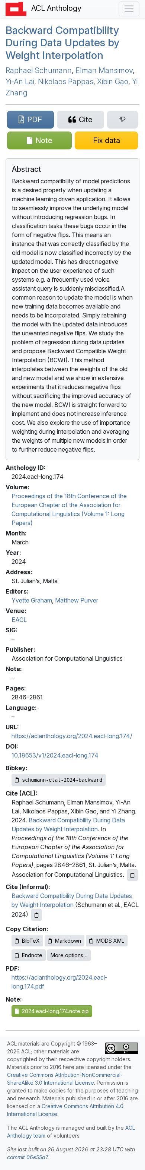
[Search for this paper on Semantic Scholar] (122, 120)
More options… (69, 955)
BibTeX (31, 940)
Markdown (68, 940)
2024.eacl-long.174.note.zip (54, 1011)
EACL (19, 619)
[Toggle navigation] (129, 8)
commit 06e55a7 (27, 1157)
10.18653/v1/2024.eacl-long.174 (55, 755)
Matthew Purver (76, 600)
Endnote (32, 955)
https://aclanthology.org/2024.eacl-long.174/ (72, 736)
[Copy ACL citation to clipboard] (132, 875)
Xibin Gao (112, 81)
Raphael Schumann (39, 70)
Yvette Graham (32, 600)
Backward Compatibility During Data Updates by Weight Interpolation (62, 42)
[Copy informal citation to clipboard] (36, 915)
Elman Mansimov (104, 70)
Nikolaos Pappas (65, 81)
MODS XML (110, 940)
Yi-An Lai (20, 81)
